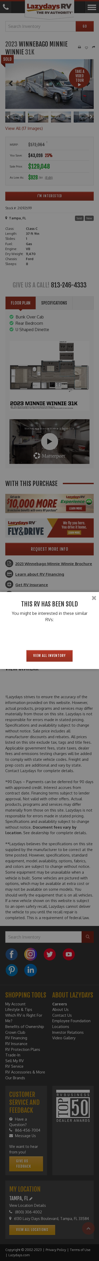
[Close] (94, 598)
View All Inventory (49, 656)
